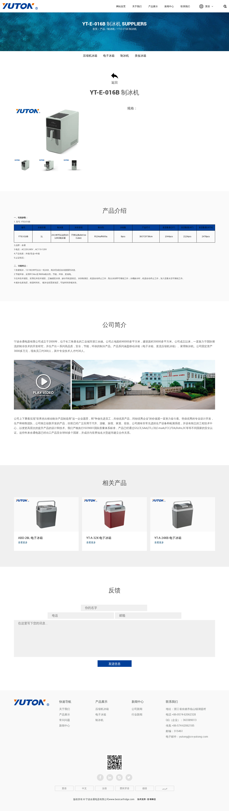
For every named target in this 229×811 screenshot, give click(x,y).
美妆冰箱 (140, 55)
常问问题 (64, 720)
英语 (207, 6)
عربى (164, 788)
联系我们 (185, 6)
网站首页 (121, 6)
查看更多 (22, 542)
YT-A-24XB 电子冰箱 (167, 538)
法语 (104, 788)
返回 (114, 82)
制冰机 (111, 29)
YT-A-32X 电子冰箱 (98, 538)
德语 (144, 788)
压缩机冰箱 (90, 55)
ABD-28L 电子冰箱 (30, 538)
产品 (102, 29)
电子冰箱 (108, 55)
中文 (84, 788)
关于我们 (137, 6)
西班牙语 (124, 788)
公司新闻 (137, 709)
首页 (95, 29)
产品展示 (153, 6)
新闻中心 (169, 6)
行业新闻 (137, 714)
